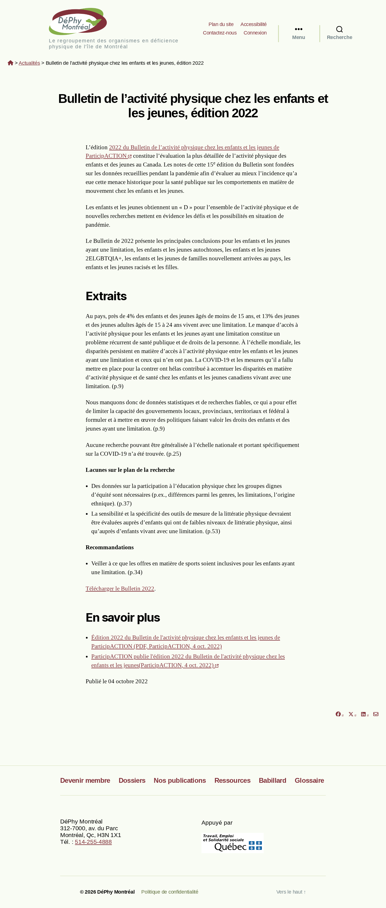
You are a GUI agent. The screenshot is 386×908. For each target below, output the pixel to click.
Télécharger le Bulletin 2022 (120, 588)
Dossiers (132, 780)
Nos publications (180, 780)
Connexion (255, 33)
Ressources (232, 780)
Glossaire (309, 780)
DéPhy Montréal (82, 21)
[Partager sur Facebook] (339, 714)
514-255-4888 (93, 841)
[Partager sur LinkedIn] (365, 714)
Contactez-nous (220, 33)
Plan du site (221, 24)
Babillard (272, 780)
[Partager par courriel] (376, 714)
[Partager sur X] (352, 714)
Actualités (29, 63)
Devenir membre (85, 780)
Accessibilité (253, 24)
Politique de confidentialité (169, 892)
